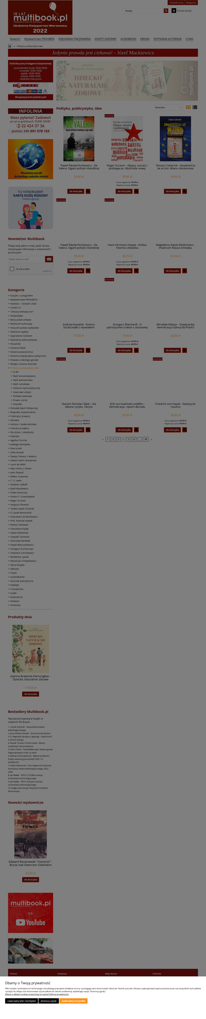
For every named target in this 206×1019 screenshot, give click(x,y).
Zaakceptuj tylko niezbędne (21, 1001)
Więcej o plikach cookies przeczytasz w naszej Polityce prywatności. (37, 994)
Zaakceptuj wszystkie (73, 1001)
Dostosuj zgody (49, 1001)
